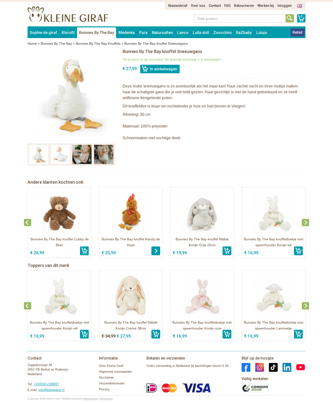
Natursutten (162, 32)
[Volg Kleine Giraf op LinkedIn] (284, 367)
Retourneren (244, 6)
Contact (215, 6)
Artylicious (106, 398)
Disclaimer (106, 377)
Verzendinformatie (111, 383)
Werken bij (265, 6)
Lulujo (261, 32)
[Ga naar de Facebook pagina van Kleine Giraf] (246, 367)
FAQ (227, 6)
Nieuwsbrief (177, 6)
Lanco (182, 32)
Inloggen (284, 6)
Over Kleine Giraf (111, 366)
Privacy (104, 389)
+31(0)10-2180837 (46, 384)
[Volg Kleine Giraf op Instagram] (257, 367)
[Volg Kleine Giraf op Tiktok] (271, 367)
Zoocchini (222, 32)
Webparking (90, 398)
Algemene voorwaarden (115, 371)
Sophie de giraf (43, 32)
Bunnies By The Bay (96, 32)
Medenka (126, 32)
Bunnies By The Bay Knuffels (98, 43)
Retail (298, 32)
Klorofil (68, 32)
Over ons (198, 6)
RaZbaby (244, 32)
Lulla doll (201, 32)
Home (32, 43)
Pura (143, 32)
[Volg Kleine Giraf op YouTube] (298, 367)
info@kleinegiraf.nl (52, 390)
